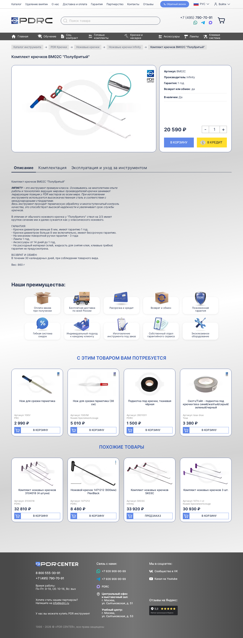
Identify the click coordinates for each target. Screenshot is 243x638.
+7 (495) (196, 18)
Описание (23, 167)
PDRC (105, 586)
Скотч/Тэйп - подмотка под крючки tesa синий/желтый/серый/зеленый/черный (206, 404)
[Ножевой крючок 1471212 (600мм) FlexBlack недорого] (93, 474)
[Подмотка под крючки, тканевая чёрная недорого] (150, 385)
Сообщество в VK (166, 571)
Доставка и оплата (75, 4)
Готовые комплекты (101, 36)
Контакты (133, 4)
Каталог (16, 4)
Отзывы (148, 4)
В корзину (178, 142)
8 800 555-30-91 (48, 573)
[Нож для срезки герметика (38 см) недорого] (93, 385)
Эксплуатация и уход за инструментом (109, 167)
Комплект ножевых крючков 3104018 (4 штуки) (37, 491)
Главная (23, 36)
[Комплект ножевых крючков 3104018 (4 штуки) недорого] (37, 474)
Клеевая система (214, 36)
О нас (55, 4)
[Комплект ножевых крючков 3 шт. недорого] (206, 474)
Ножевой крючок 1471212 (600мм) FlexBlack (93, 491)
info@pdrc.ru (61, 603)
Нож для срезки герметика (37, 400)
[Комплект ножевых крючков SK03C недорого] (150, 474)
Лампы (194, 36)
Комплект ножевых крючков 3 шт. (205, 489)
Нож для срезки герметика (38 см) (93, 402)
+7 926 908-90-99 (114, 571)
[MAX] (210, 23)
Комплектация (52, 167)
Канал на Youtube (166, 578)
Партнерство (115, 4)
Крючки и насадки (136, 36)
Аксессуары (172, 36)
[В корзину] (221, 20)
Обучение (49, 36)
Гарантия (97, 4)
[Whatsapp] (195, 23)
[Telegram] (203, 23)
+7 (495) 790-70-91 (50, 578)
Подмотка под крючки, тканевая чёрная (149, 402)
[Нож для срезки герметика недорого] (37, 385)
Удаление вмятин (36, 4)
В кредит (214, 142)
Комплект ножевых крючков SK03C (149, 491)
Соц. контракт (72, 36)
